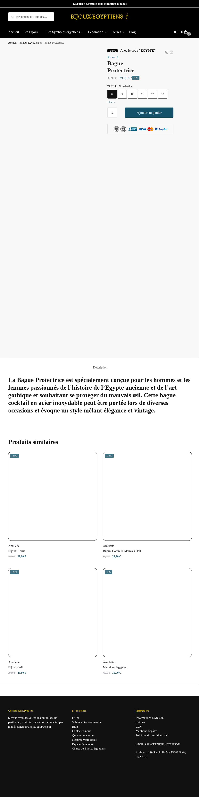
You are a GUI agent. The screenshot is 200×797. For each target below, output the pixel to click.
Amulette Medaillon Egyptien (115, 665)
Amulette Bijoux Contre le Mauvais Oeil (122, 548)
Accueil (12, 42)
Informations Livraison (150, 717)
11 (142, 94)
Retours (140, 722)
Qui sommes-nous (83, 735)
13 (162, 94)
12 (152, 94)
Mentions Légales (146, 730)
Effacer (111, 101)
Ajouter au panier (149, 113)
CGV (139, 726)
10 (132, 94)
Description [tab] (100, 367)
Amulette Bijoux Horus (16, 548)
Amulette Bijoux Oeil (15, 665)
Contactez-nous (81, 730)
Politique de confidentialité (152, 735)
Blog (75, 726)
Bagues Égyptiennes (31, 42)
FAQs (75, 717)
